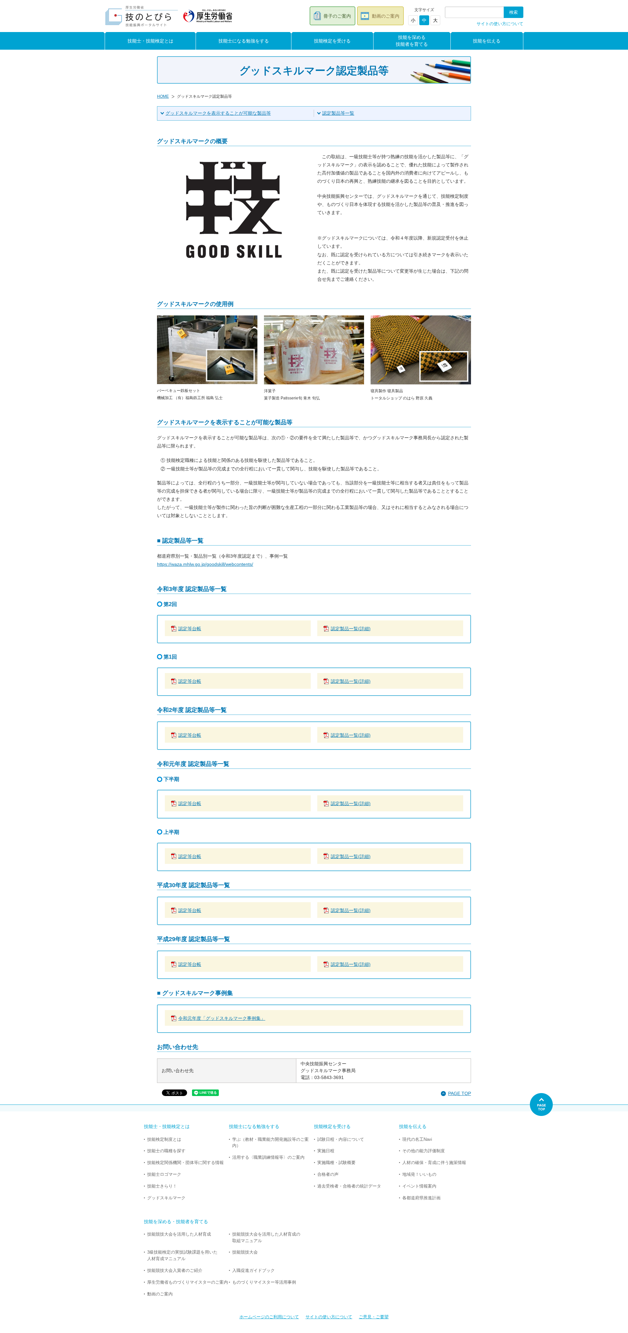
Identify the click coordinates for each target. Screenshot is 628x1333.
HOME (163, 96)
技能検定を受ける (332, 40)
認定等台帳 (189, 628)
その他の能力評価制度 (423, 1150)
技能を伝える (486, 40)
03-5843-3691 (329, 1077)
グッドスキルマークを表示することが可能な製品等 (218, 113)
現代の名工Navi (417, 1139)
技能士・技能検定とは (150, 40)
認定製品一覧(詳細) (351, 628)
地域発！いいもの (419, 1174)
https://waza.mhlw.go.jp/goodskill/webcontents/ (205, 564)
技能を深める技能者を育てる (412, 41)
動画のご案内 (385, 16)
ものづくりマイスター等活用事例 (264, 1282)
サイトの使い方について (500, 24)
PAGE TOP (459, 1093)
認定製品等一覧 (338, 113)
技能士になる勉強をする (243, 40)
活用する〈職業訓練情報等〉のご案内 (268, 1157)
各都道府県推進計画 (421, 1197)
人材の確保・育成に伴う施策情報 (434, 1162)
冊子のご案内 (337, 16)
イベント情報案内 (419, 1186)
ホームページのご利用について (269, 1316)
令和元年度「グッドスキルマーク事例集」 (221, 1018)
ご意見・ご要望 (374, 1316)
